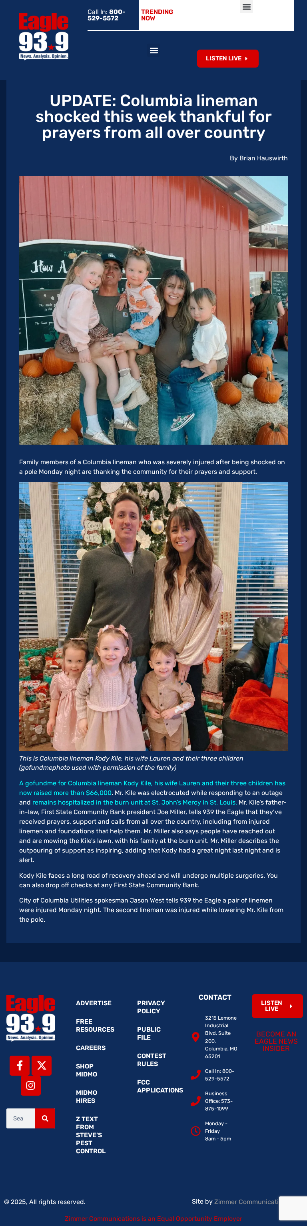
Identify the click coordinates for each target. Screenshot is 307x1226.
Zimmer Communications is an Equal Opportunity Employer (153, 1218)
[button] (246, 6)
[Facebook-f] (20, 1066)
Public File (149, 1033)
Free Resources (95, 1025)
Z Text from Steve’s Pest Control (91, 1135)
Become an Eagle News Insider (276, 1041)
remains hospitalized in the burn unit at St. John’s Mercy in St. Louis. (134, 802)
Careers (91, 1048)
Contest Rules (151, 1060)
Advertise (94, 1003)
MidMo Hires (86, 1096)
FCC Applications (157, 1086)
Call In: (107, 15)
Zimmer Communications (252, 1202)
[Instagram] (31, 1086)
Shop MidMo (86, 1070)
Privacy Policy (151, 1007)
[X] (42, 1066)
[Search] (45, 1118)
